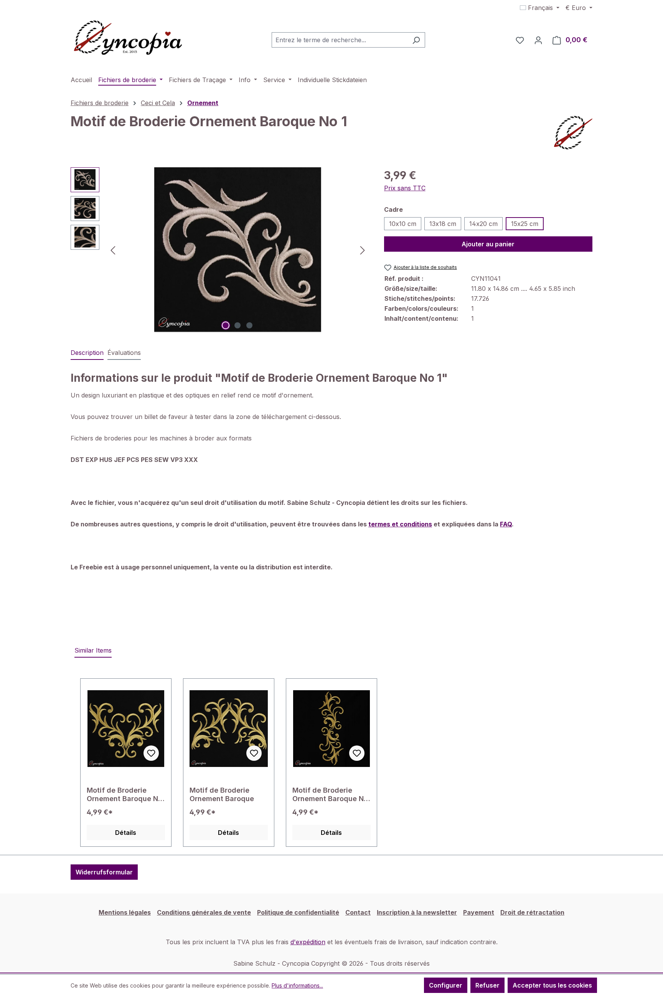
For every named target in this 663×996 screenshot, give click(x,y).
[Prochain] (362, 249)
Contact (358, 912)
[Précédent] (113, 249)
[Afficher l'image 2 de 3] (237, 325)
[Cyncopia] (573, 133)
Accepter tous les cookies (552, 985)
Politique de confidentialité (298, 912)
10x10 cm (402, 224)
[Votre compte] (538, 40)
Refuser (487, 985)
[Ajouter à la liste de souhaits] (151, 753)
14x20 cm (483, 224)
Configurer (445, 985)
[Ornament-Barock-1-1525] (237, 249)
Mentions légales (125, 912)
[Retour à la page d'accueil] (128, 38)
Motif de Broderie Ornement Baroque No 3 (124, 794)
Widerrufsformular (104, 872)
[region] (219, 249)
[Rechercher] (416, 40)
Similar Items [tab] (93, 650)
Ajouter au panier (488, 244)
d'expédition (307, 942)
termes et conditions (400, 524)
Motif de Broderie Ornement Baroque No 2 (330, 794)
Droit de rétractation (532, 912)
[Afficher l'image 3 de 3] (249, 325)
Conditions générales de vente (204, 912)
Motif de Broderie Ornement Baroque (222, 794)
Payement (478, 912)
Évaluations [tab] (124, 352)
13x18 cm (442, 224)
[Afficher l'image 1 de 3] (226, 325)
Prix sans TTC (405, 188)
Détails (125, 832)
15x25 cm (524, 224)
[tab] (87, 353)
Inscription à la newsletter (417, 912)
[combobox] (339, 40)
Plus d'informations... (297, 985)
